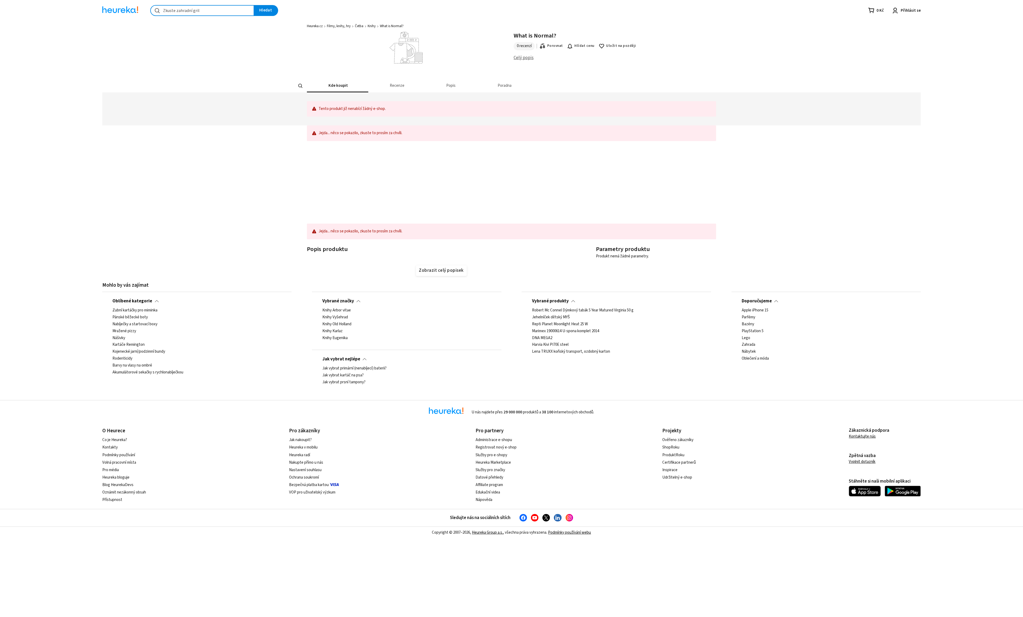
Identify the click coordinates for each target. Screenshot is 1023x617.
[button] (337, 86)
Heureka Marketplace (493, 462)
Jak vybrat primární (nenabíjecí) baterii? (354, 368)
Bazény (748, 324)
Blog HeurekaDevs (117, 485)
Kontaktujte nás (862, 436)
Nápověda (484, 500)
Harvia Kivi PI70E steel (550, 345)
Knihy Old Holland (336, 324)
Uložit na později (621, 45)
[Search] (300, 86)
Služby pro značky (490, 470)
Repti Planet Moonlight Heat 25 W (560, 324)
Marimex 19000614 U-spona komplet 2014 (565, 331)
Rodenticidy (122, 358)
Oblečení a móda (755, 358)
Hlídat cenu (584, 45)
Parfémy (748, 317)
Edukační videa (488, 492)
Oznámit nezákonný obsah (124, 492)
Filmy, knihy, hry (339, 26)
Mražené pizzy (124, 331)
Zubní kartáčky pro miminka (134, 310)
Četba (359, 26)
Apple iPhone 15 (755, 310)
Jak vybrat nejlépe (341, 359)
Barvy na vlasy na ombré (132, 365)
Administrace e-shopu (494, 440)
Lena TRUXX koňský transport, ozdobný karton (571, 352)
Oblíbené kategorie (132, 301)
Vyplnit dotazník (862, 461)
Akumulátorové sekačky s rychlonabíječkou (147, 372)
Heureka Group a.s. (487, 532)
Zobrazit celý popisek (441, 270)
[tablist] (505, 85)
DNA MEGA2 (542, 338)
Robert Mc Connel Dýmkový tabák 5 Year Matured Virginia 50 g (583, 310)
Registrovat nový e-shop (496, 447)
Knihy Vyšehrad (335, 317)
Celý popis (524, 58)
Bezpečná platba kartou (309, 485)
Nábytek (749, 352)
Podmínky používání (118, 455)
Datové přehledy (489, 477)
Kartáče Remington (128, 345)
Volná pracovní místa (119, 462)
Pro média (110, 470)
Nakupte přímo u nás (306, 462)
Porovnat (555, 45)
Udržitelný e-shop (677, 477)
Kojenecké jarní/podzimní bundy (138, 352)
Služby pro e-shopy (491, 455)
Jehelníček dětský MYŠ (551, 317)
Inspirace (669, 470)
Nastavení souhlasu (305, 470)
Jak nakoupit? (300, 440)
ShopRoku (670, 447)
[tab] (337, 85)
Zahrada (748, 345)
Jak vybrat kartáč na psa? (343, 375)
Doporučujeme (757, 301)
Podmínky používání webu (569, 532)
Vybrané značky (338, 301)
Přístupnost (112, 500)
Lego (746, 338)
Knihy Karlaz (332, 331)
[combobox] (202, 10)
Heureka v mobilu (303, 447)
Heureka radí (299, 455)
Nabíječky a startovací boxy (134, 324)
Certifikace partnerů (679, 462)
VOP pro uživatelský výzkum (312, 492)
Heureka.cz (315, 26)
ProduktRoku (673, 455)
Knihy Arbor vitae (336, 310)
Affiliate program (489, 485)
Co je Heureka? (114, 440)
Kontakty (110, 447)
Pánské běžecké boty (130, 317)
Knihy (372, 26)
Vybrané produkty (550, 301)
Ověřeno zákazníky (677, 440)
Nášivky (118, 338)
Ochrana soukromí (304, 477)
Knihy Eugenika (335, 338)
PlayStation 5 (753, 331)
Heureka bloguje (115, 477)
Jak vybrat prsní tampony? (344, 382)
